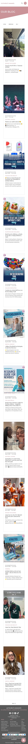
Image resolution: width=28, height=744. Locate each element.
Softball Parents (11, 24)
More (17, 24)
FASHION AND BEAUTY (11, 175)
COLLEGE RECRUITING (11, 288)
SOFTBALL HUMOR (10, 119)
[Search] (22, 3)
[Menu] (25, 3)
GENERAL (7, 569)
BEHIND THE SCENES (10, 63)
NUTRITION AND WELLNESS (12, 232)
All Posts (4, 24)
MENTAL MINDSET (9, 344)
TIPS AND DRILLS (9, 400)
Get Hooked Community (7, 3)
